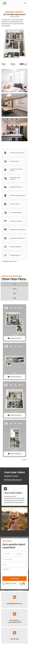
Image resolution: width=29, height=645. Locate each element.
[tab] (14, 284)
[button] (25, 3)
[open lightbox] (14, 43)
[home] (12, 3)
